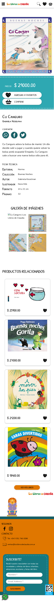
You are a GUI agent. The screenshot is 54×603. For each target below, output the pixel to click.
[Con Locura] (27, 290)
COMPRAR (19, 101)
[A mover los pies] (27, 389)
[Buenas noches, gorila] (27, 335)
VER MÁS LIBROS (27, 487)
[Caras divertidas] (27, 447)
